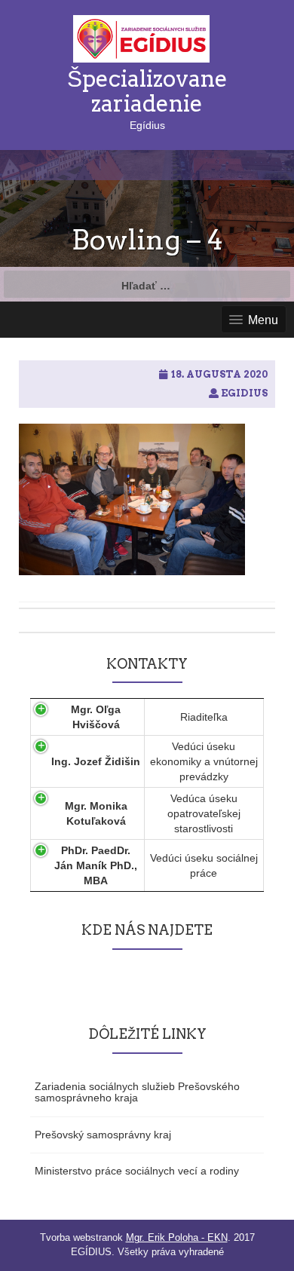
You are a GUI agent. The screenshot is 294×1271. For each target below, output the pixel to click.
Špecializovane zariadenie (147, 91)
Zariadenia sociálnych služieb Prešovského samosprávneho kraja (137, 1092)
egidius (244, 393)
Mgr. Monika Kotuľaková (96, 813)
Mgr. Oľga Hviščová (96, 716)
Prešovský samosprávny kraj (103, 1135)
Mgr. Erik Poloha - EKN (177, 1237)
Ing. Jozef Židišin (95, 761)
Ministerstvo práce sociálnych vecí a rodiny (137, 1171)
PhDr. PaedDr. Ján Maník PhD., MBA (95, 865)
